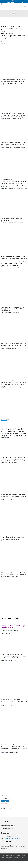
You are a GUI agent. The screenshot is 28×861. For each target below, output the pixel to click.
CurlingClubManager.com (14, 858)
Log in (5, 801)
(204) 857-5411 (15, 0)
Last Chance (5, 419)
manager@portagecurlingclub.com (15, 2)
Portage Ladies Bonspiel (10, 618)
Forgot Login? (4, 803)
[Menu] (22, 6)
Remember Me (6, 798)
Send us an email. (5, 812)
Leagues (4, 21)
